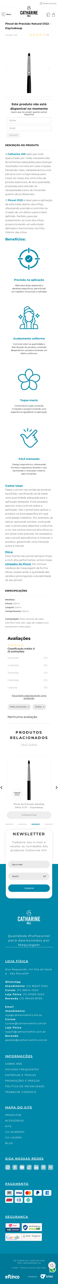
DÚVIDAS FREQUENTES (22, 1069)
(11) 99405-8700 (31, 998)
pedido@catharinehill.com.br (26, 1040)
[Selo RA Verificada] (32, 1227)
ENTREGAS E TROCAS (20, 1075)
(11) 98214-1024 (28, 990)
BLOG (9, 1143)
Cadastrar (29, 888)
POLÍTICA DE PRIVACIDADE (25, 1086)
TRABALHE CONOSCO (20, 1092)
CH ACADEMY (15, 1132)
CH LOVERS (13, 1137)
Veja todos (29, 744)
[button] (1, 787)
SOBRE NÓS (13, 1063)
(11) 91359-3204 (34, 994)
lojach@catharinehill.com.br (25, 1031)
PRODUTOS (13, 1115)
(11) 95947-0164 (37, 986)
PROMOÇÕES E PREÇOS (22, 1080)
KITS (8, 1126)
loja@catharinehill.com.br (23, 1015)
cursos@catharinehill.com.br (26, 1023)
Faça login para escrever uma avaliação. (29, 697)
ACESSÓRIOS (14, 1120)
